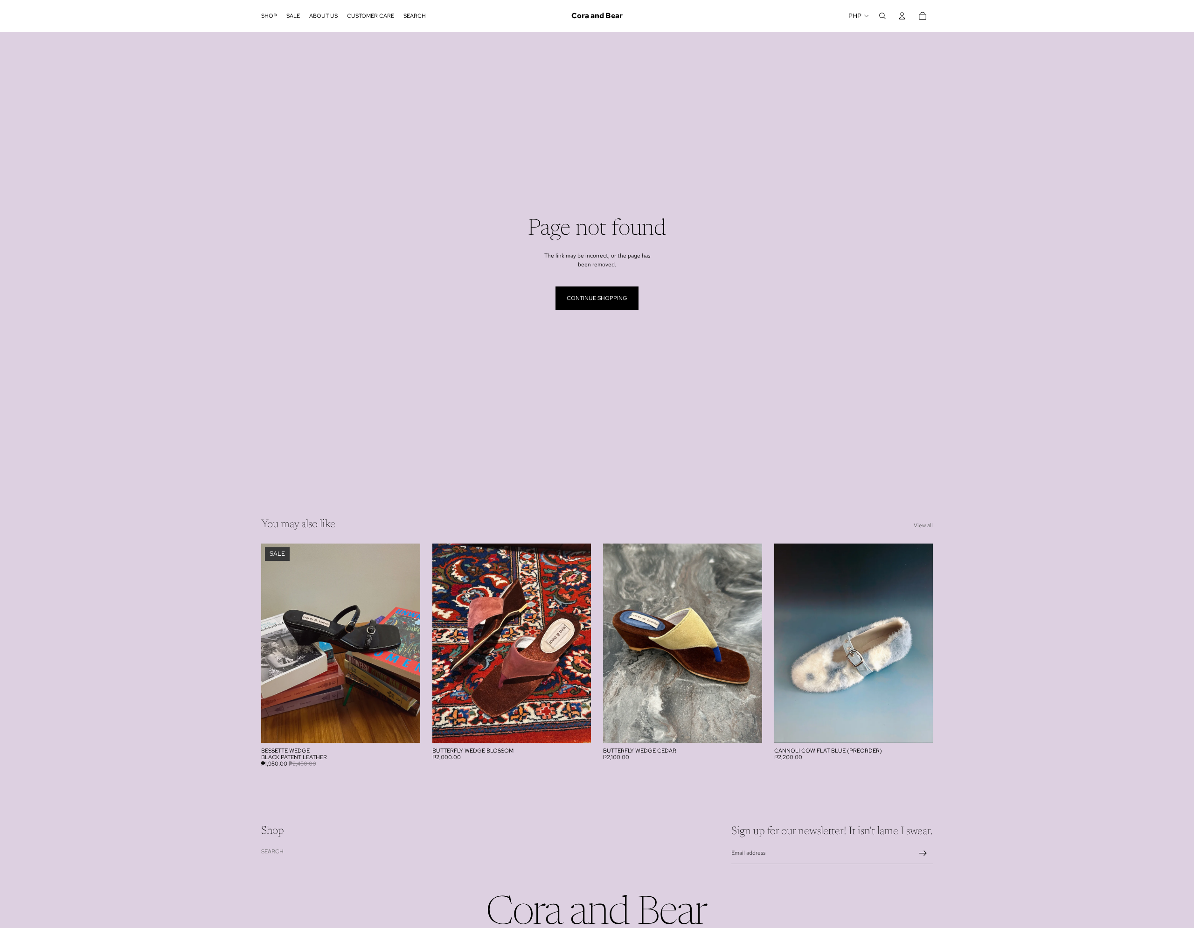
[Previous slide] (275, 643)
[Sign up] (923, 853)
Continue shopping (597, 298)
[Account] (902, 16)
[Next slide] (406, 643)
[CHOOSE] (405, 728)
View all (923, 525)
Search (272, 851)
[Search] (882, 16)
